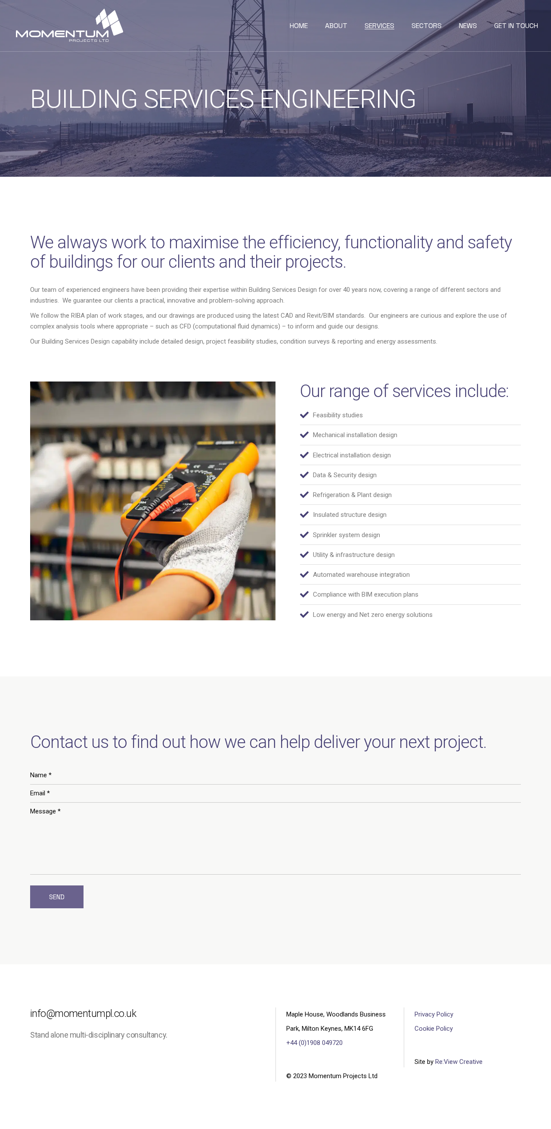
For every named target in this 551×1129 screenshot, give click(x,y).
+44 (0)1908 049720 (314, 1043)
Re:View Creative (459, 1062)
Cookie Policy (434, 1028)
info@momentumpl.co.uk (83, 1014)
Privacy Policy (434, 1014)
